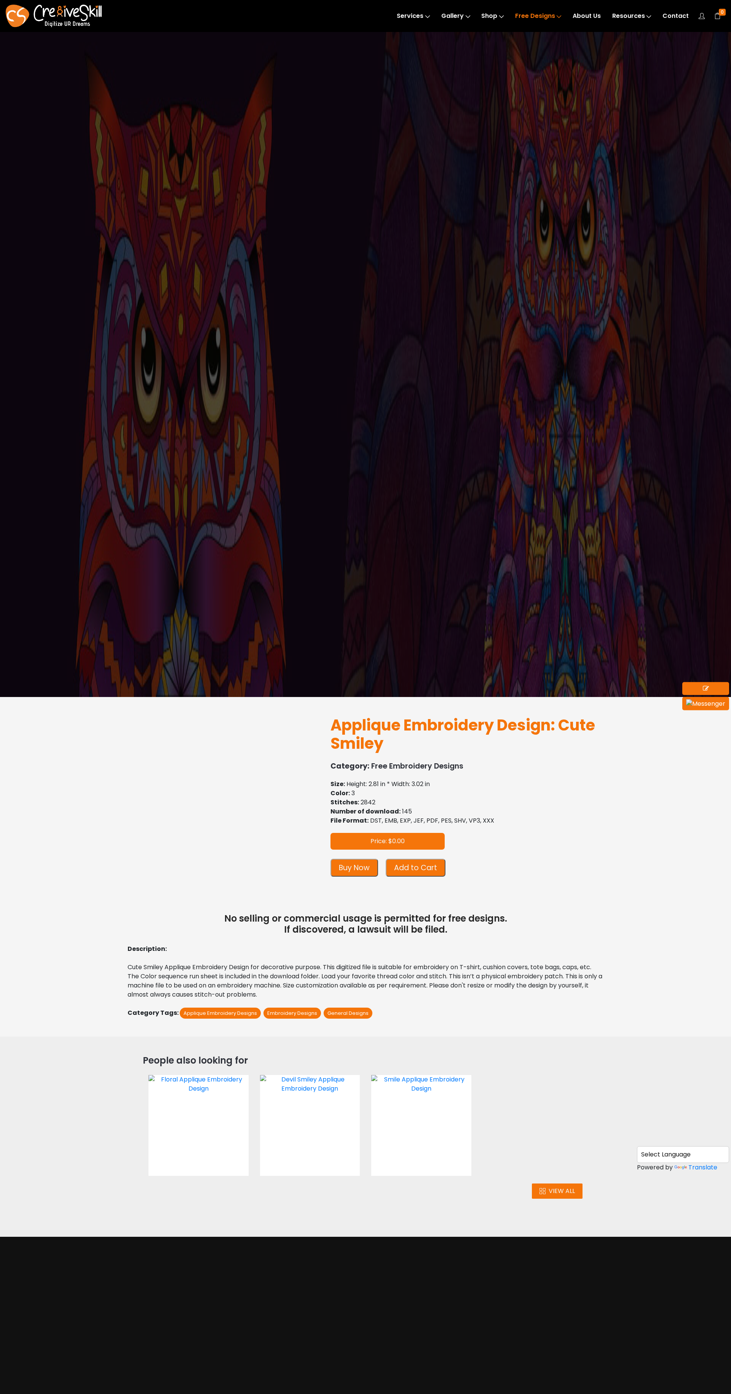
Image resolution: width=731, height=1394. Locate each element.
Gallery (452, 15)
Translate (702, 1167)
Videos (159, 1371)
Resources (628, 15)
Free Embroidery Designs (76, 80)
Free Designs (535, 15)
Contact (675, 15)
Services (410, 15)
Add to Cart (415, 868)
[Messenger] (705, 703)
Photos (159, 1356)
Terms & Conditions (428, 1365)
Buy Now (354, 868)
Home (158, 1327)
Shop (489, 15)
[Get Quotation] (705, 688)
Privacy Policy (420, 1380)
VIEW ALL (562, 1191)
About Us (587, 15)
